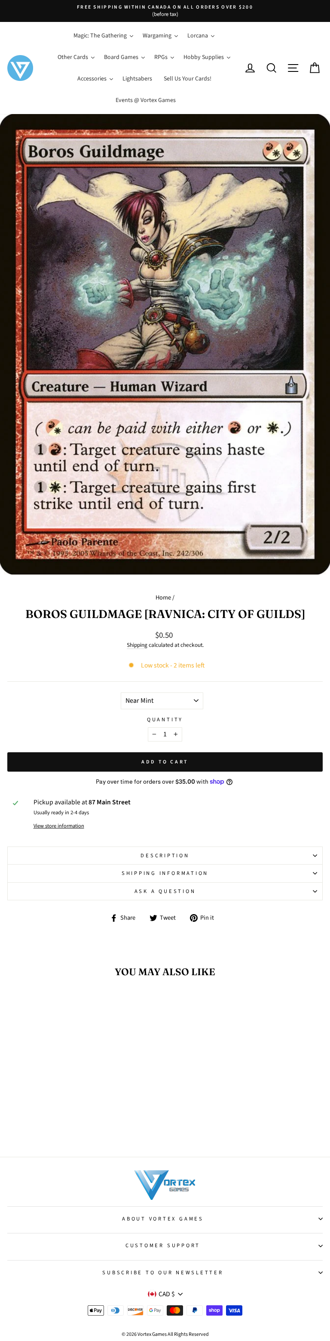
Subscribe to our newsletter (162, 1272)
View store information (59, 825)
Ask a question (165, 891)
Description (165, 855)
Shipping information (165, 873)
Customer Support (162, 1245)
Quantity (165, 719)
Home (163, 597)
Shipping (137, 645)
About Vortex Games (163, 1219)
